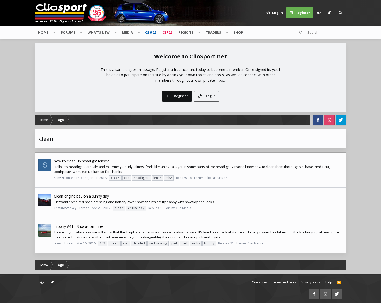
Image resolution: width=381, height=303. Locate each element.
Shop (238, 32)
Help (328, 282)
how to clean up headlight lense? (81, 160)
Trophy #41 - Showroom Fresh (80, 226)
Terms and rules (284, 282)
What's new (99, 32)
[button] (329, 12)
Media (127, 32)
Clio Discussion (216, 178)
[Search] (340, 12)
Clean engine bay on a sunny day (81, 196)
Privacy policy (311, 282)
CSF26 (167, 32)
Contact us (259, 282)
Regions (185, 32)
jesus (57, 243)
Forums (68, 32)
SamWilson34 (64, 178)
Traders (213, 32)
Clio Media (183, 208)
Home (43, 32)
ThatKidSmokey (65, 208)
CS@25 (150, 32)
